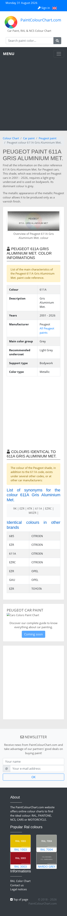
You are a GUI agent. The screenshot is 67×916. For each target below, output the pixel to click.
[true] (57, 40)
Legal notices (18, 889)
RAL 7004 (46, 849)
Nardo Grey (46, 866)
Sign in (46, 8)
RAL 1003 (20, 849)
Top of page (20, 899)
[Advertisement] (33, 92)
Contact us (17, 885)
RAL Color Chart (20, 881)
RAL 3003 (20, 866)
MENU (8, 53)
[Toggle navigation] (59, 53)
